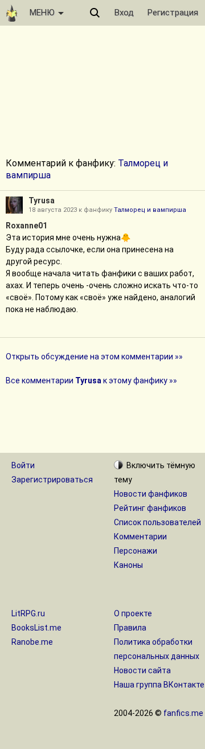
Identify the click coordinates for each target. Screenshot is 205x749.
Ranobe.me (32, 641)
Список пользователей (157, 522)
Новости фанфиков (150, 493)
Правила (130, 627)
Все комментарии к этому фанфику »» (91, 380)
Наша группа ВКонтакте (159, 684)
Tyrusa (41, 200)
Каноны (128, 565)
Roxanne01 (26, 225)
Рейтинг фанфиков (150, 508)
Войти (23, 465)
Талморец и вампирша (150, 210)
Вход (124, 12)
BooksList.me (36, 627)
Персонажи (135, 550)
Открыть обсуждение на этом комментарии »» (94, 356)
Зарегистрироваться (52, 479)
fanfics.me (183, 713)
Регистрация (172, 12)
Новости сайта (142, 670)
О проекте (133, 613)
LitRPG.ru (28, 613)
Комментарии (140, 536)
